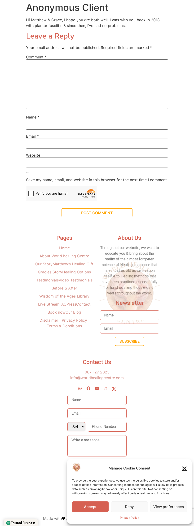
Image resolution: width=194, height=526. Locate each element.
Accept (90, 506)
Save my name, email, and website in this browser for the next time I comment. (97, 180)
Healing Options (76, 272)
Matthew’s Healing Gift (73, 264)
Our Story (44, 264)
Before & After (64, 288)
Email (32, 136)
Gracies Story (50, 272)
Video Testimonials (76, 280)
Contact (83, 304)
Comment (36, 57)
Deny (129, 506)
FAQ (62, 304)
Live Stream (48, 304)
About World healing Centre (64, 256)
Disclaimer (49, 320)
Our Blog (73, 312)
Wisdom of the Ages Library (64, 296)
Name (33, 117)
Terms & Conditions (64, 326)
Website (33, 155)
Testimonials (47, 280)
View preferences (168, 506)
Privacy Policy (129, 517)
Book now (57, 312)
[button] (184, 468)
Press (71, 304)
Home (64, 247)
